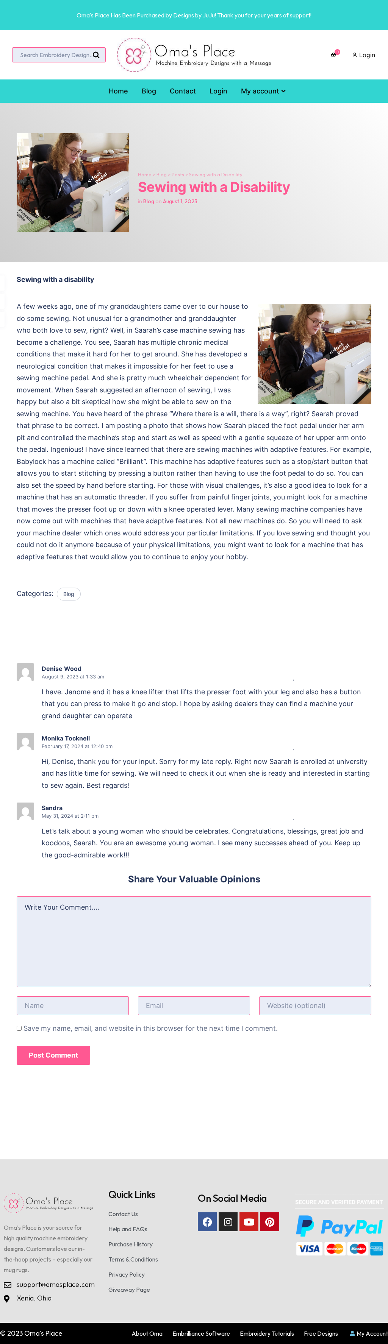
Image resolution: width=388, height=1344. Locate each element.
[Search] (96, 55)
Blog (161, 174)
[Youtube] (248, 1221)
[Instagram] (228, 1221)
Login (366, 55)
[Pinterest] (269, 1221)
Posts (178, 174)
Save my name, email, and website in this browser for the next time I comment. (150, 1028)
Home (145, 174)
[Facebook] (207, 1221)
